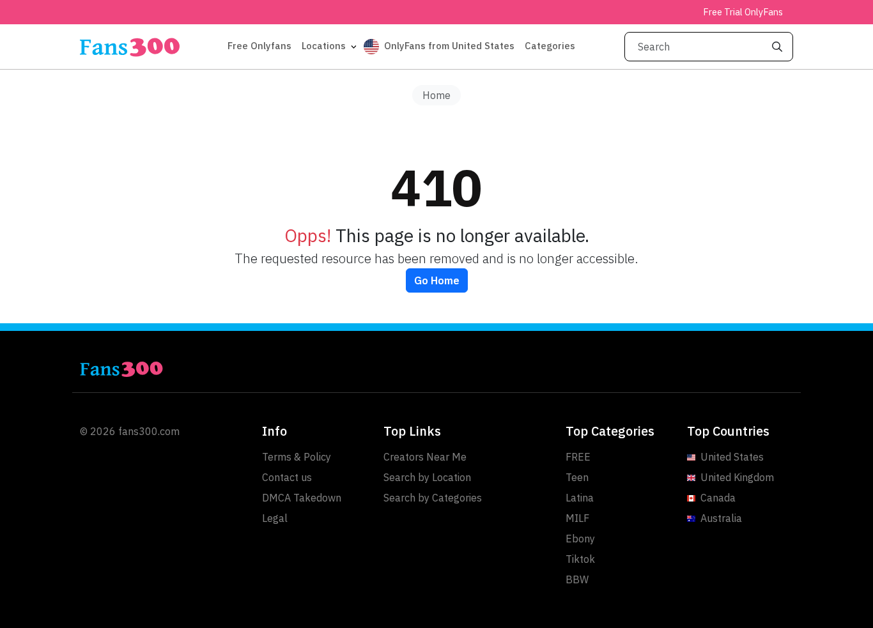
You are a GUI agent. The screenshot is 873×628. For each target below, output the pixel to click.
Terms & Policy (296, 456)
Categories (550, 46)
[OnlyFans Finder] (254, 369)
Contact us (287, 477)
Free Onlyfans (259, 46)
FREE (578, 456)
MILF (577, 518)
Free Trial (743, 12)
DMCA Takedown (301, 497)
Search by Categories (432, 497)
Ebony (580, 538)
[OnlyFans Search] (130, 46)
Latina (580, 497)
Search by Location (427, 477)
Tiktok (580, 559)
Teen (577, 477)
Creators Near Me (425, 456)
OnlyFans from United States (449, 46)
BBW (577, 579)
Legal (275, 518)
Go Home (437, 280)
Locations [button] (325, 46)
